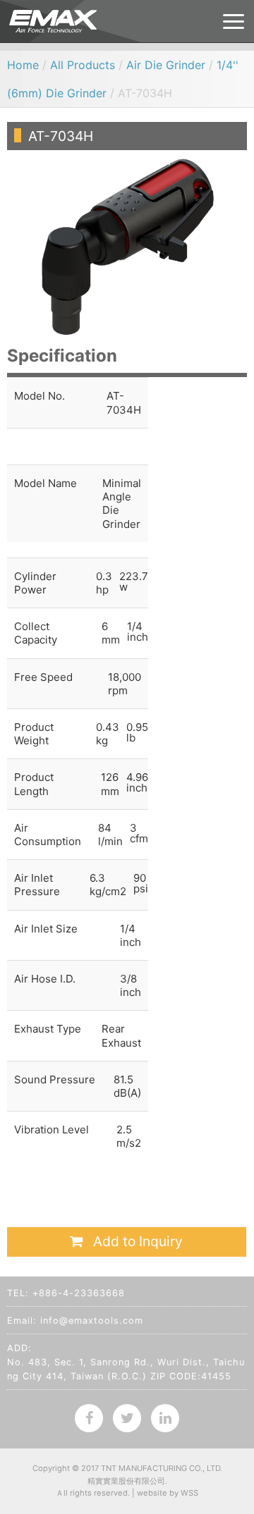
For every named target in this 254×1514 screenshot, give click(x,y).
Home (23, 65)
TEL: (18, 1293)
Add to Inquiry (136, 1241)
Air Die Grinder (165, 65)
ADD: (19, 1348)
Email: (22, 1320)
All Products (82, 65)
